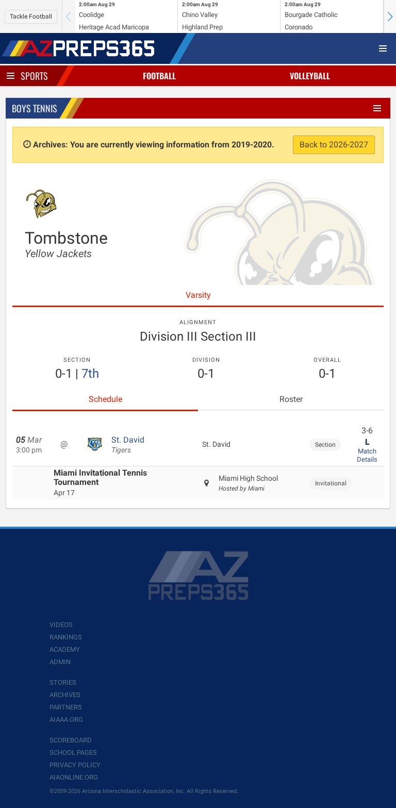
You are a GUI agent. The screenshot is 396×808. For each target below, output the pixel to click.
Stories (63, 682)
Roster (291, 399)
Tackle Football (31, 16)
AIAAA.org (66, 719)
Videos (61, 625)
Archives (65, 695)
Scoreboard (71, 740)
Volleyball (310, 76)
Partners (66, 707)
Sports (34, 75)
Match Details (367, 455)
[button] (390, 16)
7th (90, 373)
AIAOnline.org (74, 777)
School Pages (73, 752)
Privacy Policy (75, 765)
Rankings (66, 637)
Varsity (198, 295)
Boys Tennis (34, 108)
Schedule (105, 399)
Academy (65, 649)
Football (159, 76)
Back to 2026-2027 (334, 144)
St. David (127, 444)
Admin (60, 662)
